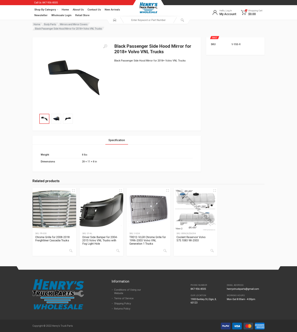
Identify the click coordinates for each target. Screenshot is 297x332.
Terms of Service (124, 298)
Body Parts (50, 24)
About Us (78, 9)
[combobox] (148, 20)
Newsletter (41, 15)
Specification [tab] (116, 140)
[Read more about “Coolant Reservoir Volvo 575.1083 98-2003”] (212, 251)
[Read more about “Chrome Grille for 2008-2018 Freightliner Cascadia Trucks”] (71, 251)
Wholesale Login (61, 15)
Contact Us (94, 9)
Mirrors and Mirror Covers (73, 24)
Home (65, 9)
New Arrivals (112, 9)
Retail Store (82, 15)
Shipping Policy (122, 303)
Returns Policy (122, 308)
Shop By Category (45, 9)
